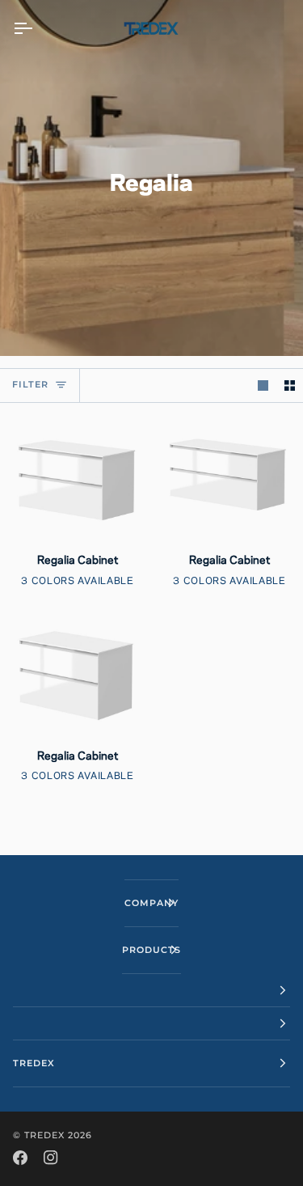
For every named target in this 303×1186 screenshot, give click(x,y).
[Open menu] (37, 28)
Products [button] (151, 949)
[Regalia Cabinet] (75, 478)
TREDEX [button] (34, 1063)
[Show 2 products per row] (289, 385)
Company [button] (151, 903)
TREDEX (44, 1135)
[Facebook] (20, 1157)
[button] (151, 990)
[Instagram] (51, 1157)
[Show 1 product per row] (263, 385)
